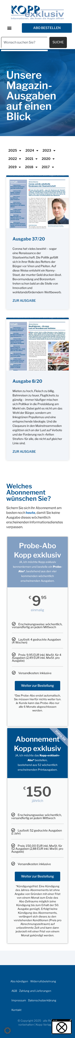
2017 (46, 167)
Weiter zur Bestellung (37, 686)
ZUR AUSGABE (24, 301)
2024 (29, 150)
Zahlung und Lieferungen (35, 990)
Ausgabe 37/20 (28, 238)
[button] (9, 27)
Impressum (18, 1000)
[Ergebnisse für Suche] (24, 50)
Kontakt (16, 1009)
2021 (29, 159)
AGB (14, 990)
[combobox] (24, 42)
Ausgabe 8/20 (27, 381)
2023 (46, 150)
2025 (12, 150)
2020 (46, 159)
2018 (29, 167)
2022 (12, 159)
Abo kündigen (19, 981)
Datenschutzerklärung (42, 1000)
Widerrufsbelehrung (43, 981)
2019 (12, 167)
